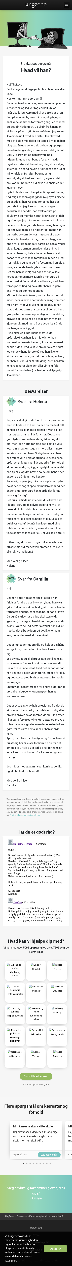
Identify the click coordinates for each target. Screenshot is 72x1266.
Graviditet (57, 991)
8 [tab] (47, 1162)
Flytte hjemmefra (15, 994)
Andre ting (57, 1056)
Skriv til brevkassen (35, 1076)
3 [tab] (30, 1162)
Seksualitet (36, 1034)
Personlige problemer (15, 1039)
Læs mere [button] (11, 1260)
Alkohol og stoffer (15, 974)
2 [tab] (26, 1162)
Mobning (57, 1012)
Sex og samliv (57, 1034)
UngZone (36, 5)
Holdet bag (36, 1227)
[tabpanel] (36, 1140)
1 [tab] (23, 1162)
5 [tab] (37, 1162)
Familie (57, 969)
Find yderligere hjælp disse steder (25, 815)
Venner (35, 1056)
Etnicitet (36, 969)
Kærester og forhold (36, 1017)
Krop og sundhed (15, 1015)
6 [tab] (40, 1162)
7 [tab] (43, 1162)
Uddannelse (14, 1056)
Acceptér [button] (55, 1248)
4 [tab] (33, 1162)
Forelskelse (36, 991)
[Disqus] (36, 880)
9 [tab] (50, 1162)
